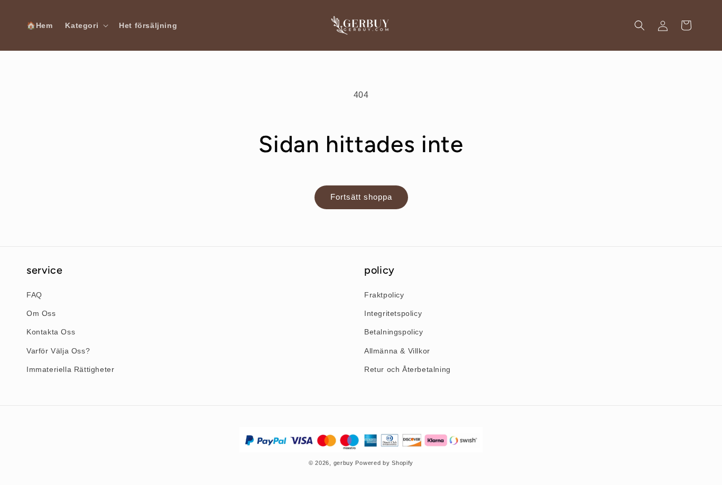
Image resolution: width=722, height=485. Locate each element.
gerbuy (344, 463)
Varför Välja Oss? (58, 351)
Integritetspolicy (393, 313)
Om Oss (41, 313)
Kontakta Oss (50, 332)
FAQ (34, 295)
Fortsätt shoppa (361, 196)
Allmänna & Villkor (397, 351)
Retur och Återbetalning (407, 369)
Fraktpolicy (384, 295)
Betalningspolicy (393, 332)
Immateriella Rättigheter (70, 369)
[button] (86, 25)
